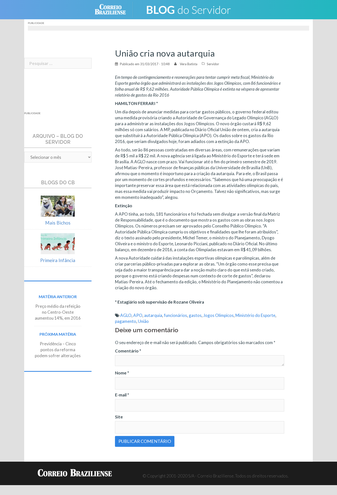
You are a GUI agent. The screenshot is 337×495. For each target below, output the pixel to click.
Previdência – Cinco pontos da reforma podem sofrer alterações (58, 349)
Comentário (128, 350)
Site (119, 416)
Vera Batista (188, 64)
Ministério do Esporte (255, 315)
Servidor (213, 64)
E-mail (122, 394)
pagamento (125, 321)
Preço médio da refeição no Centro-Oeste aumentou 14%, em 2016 (58, 312)
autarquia (153, 315)
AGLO (125, 315)
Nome (122, 372)
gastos (195, 315)
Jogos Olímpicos (218, 315)
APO (137, 315)
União (143, 321)
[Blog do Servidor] (188, 9)
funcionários (175, 315)
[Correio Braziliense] (114, 9)
